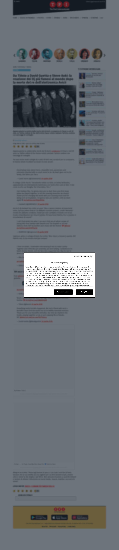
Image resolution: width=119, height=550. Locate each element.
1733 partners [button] (38, 267)
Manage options (63, 292)
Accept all (84, 292)
